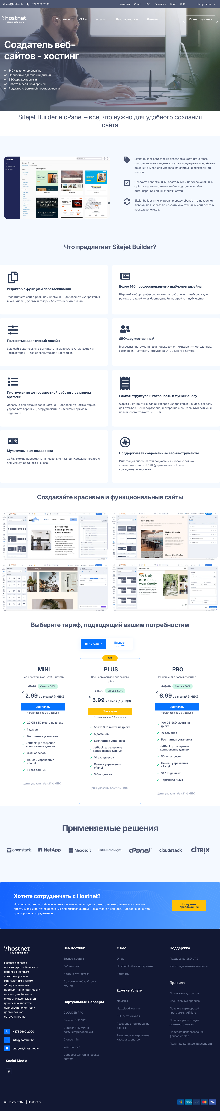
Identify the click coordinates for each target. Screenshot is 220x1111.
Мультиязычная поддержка (30, 451)
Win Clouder (72, 1047)
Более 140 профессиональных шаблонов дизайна (160, 286)
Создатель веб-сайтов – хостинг (80, 983)
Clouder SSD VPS (75, 1020)
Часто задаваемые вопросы (189, 966)
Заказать (43, 707)
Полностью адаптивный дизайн (33, 341)
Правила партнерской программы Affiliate (184, 1010)
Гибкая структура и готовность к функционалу (158, 396)
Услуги (100, 19)
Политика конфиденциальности (191, 1043)
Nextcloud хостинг (129, 1008)
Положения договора (184, 993)
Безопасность (125, 19)
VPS (81, 19)
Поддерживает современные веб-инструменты (159, 453)
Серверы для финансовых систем (81, 1056)
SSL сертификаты (128, 1016)
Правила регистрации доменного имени (184, 1022)
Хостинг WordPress (76, 973)
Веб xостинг (93, 644)
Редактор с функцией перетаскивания (39, 289)
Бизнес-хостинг (119, 644)
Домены (152, 19)
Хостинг (61, 19)
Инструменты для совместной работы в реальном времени (49, 395)
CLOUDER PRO (73, 1012)
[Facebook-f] (9, 1071)
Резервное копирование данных (133, 1025)
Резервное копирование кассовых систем (133, 1037)
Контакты (123, 973)
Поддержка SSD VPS (184, 958)
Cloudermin (71, 1039)
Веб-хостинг (72, 966)
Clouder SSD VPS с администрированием (78, 1030)
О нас (120, 958)
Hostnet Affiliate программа (135, 966)
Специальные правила (185, 1001)
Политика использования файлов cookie (187, 1034)
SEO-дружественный (136, 339)
